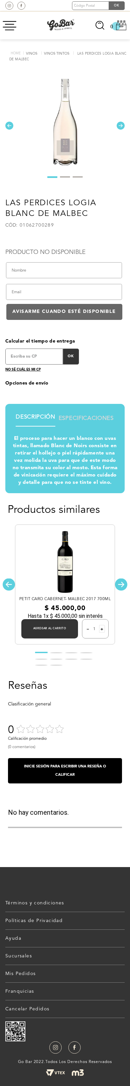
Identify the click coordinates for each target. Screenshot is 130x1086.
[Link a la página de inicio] (15, 53)
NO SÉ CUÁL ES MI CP (23, 369)
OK (71, 356)
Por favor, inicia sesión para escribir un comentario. (65, 770)
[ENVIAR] (64, 312)
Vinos (31, 54)
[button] (9, 584)
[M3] (78, 1072)
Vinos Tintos (56, 54)
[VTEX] (55, 1072)
